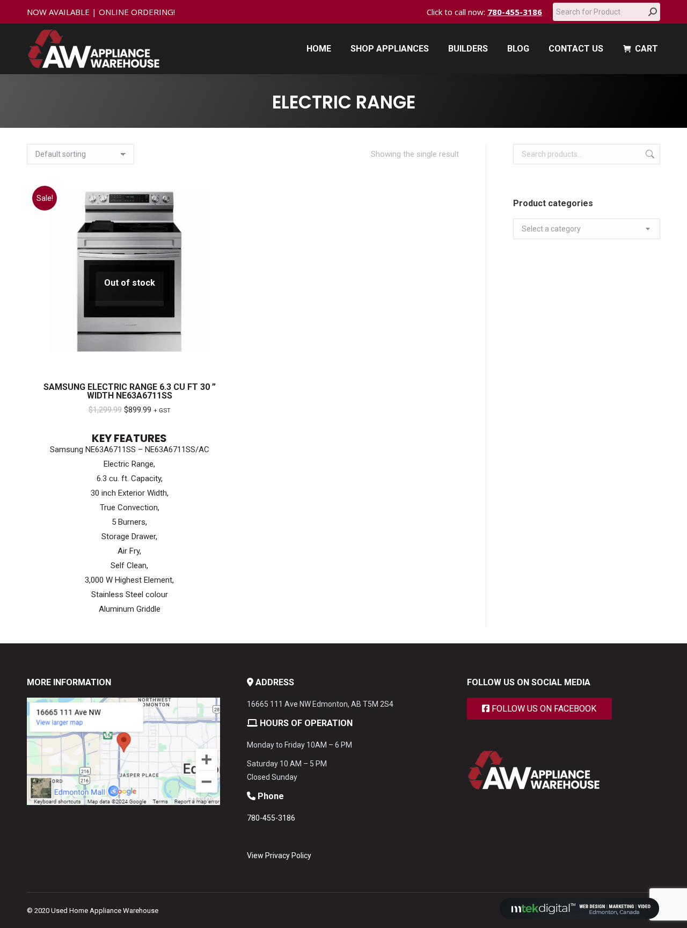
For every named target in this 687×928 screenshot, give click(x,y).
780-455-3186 (514, 11)
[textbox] (551, 229)
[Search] (652, 12)
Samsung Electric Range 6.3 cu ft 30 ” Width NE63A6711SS (129, 391)
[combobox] (586, 229)
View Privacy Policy (279, 855)
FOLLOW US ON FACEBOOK (542, 709)
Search (649, 154)
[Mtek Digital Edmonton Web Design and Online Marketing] (579, 916)
